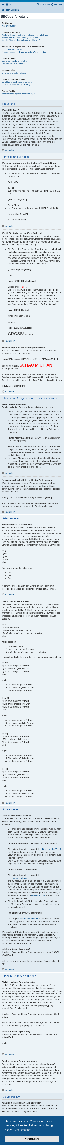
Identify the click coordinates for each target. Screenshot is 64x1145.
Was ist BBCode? (9, 26)
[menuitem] (9, 5)
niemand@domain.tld (28, 918)
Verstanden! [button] (32, 1138)
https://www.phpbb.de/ (18, 878)
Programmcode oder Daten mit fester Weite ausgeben (24, 52)
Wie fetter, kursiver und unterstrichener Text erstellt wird (25, 35)
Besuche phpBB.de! (51, 849)
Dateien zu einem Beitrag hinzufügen (17, 85)
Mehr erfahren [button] (22, 1129)
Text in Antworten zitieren (12, 49)
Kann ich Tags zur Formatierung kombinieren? (21, 40)
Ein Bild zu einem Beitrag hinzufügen (17, 82)
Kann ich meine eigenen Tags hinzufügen (18, 94)
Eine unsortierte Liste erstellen (14, 61)
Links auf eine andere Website (14, 73)
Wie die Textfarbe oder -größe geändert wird (20, 38)
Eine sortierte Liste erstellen (13, 64)
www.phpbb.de (38, 895)
